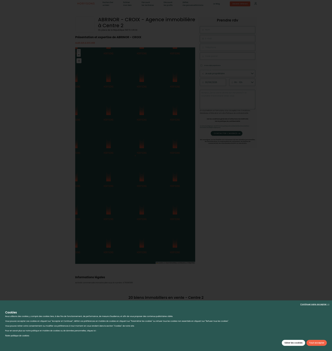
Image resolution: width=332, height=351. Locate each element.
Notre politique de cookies (17, 336)
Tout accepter (316, 342)
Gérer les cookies (293, 342)
